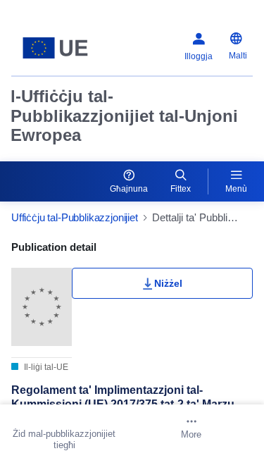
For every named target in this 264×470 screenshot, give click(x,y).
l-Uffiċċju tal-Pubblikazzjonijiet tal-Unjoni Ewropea (124, 115)
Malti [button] (238, 56)
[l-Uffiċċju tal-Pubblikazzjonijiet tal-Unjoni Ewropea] (55, 47)
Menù (236, 189)
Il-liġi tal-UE (45, 367)
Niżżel (168, 283)
